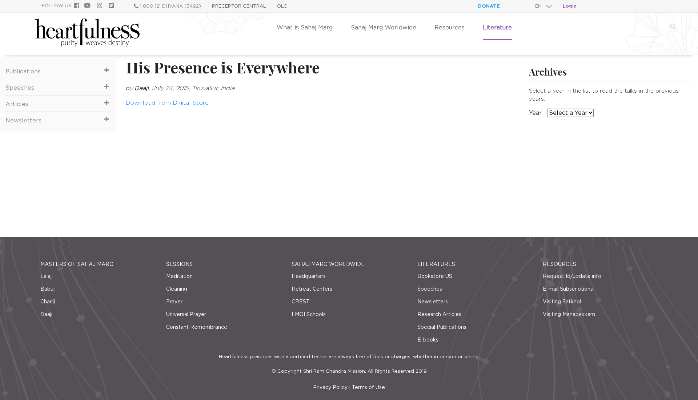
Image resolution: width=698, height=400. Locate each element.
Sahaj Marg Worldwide (383, 27)
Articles (16, 104)
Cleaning (176, 289)
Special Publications (441, 327)
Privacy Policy (330, 387)
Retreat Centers (312, 289)
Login (570, 6)
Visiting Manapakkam (569, 314)
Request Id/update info (572, 276)
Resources (449, 27)
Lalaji (46, 276)
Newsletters (23, 120)
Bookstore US (434, 276)
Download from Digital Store (167, 102)
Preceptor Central (239, 6)
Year (535, 112)
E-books (427, 340)
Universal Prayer (186, 314)
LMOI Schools (309, 314)
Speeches (19, 87)
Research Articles (439, 314)
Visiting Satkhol (562, 301)
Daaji (46, 314)
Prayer (174, 301)
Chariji (47, 301)
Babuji (48, 289)
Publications (23, 71)
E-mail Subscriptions (568, 289)
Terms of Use (368, 387)
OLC (282, 6)
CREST (301, 301)
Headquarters (309, 276)
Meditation (179, 276)
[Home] (87, 44)
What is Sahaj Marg (305, 27)
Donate (489, 6)
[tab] (58, 71)
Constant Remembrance (196, 327)
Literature (497, 27)
